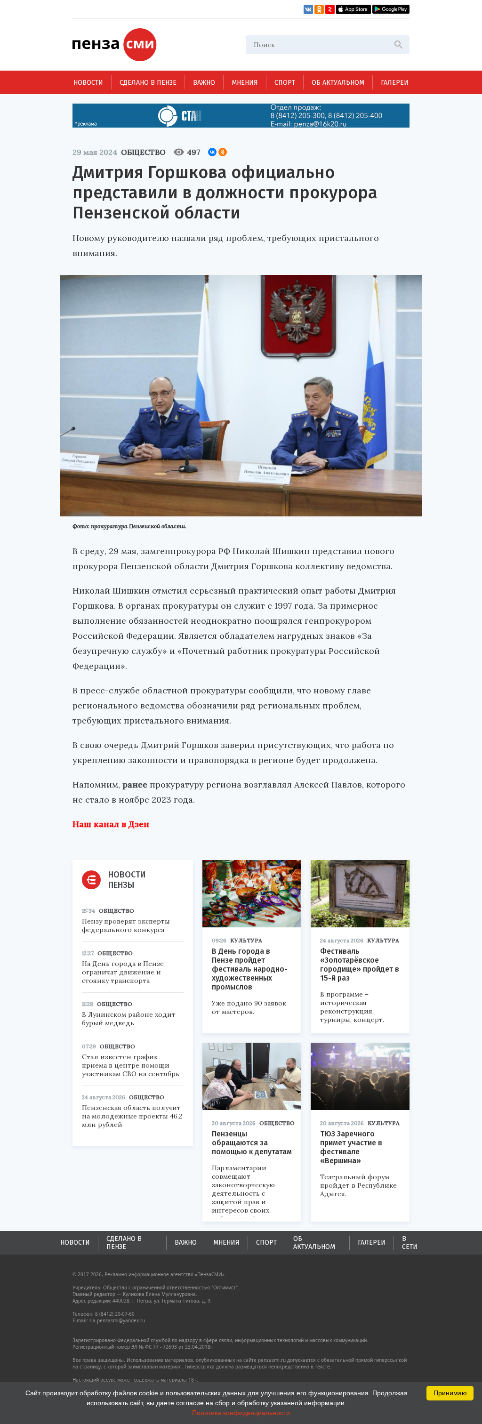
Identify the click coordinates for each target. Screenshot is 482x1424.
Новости (88, 83)
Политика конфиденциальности (241, 1412)
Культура (246, 940)
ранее (134, 784)
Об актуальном (338, 83)
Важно (204, 83)
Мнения (245, 83)
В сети (410, 1243)
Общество (143, 152)
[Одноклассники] (222, 152)
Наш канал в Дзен (110, 824)
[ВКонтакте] (212, 152)
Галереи (395, 83)
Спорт (284, 83)
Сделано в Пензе (148, 83)
